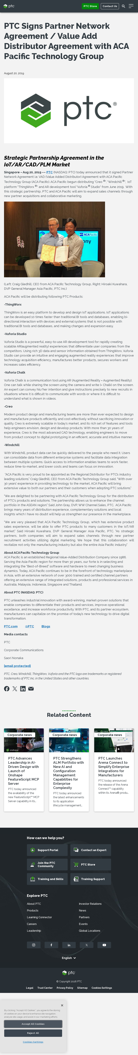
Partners (84, 917)
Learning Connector (39, 917)
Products (32, 910)
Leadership (34, 930)
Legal (29, 988)
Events (83, 924)
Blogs (46, 626)
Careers (32, 924)
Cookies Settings (102, 988)
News (82, 910)
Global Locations (89, 930)
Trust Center (45, 988)
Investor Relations (90, 903)
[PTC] (69, 973)
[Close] (62, 1005)
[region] (33, 1026)
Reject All (33, 1033)
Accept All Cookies (33, 1024)
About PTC (34, 903)
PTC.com (11, 626)
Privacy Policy (65, 988)
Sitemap (82, 988)
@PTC (29, 626)
